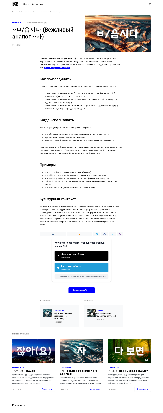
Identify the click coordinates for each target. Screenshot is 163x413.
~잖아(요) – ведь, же (23, 370)
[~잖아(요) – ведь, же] (33, 351)
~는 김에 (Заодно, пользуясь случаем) (106, 314)
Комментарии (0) (80, 290)
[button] (150, 4)
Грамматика (25, 12)
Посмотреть (47, 389)
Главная (15, 12)
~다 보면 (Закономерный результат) (128, 370)
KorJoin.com (19, 405)
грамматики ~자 (47, 64)
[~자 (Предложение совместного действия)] (81, 351)
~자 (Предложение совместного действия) (63, 316)
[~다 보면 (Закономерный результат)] (129, 351)
